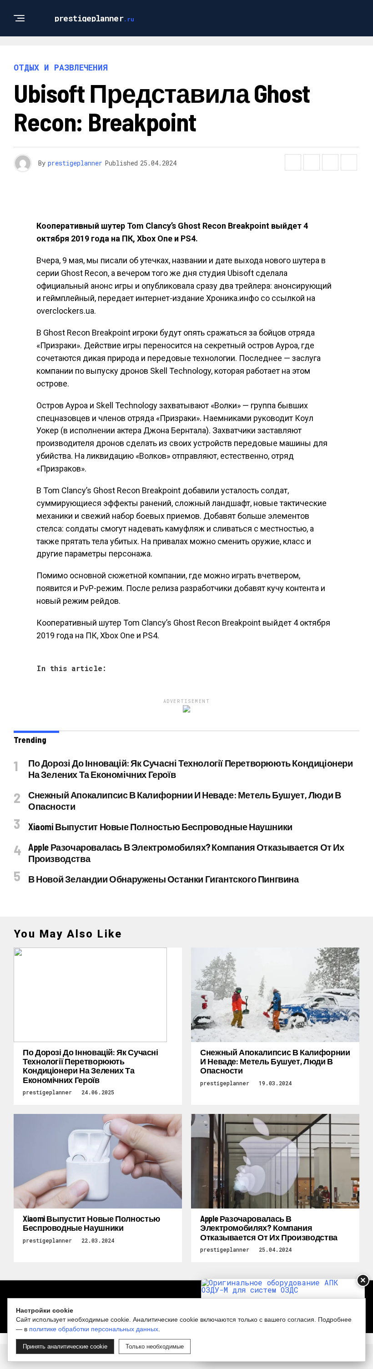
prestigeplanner (75, 163)
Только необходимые (155, 1346)
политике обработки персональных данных (93, 1329)
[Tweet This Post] (311, 162)
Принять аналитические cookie (65, 1346)
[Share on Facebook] (293, 162)
